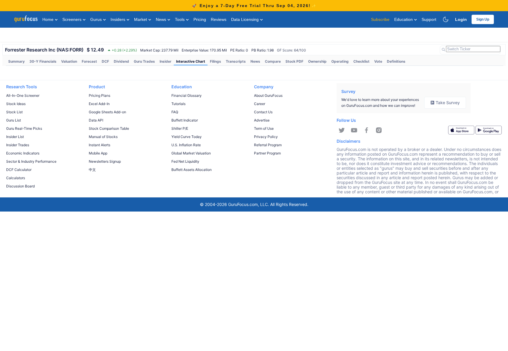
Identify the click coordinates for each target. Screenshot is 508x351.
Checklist (361, 61)
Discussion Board (20, 186)
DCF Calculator (18, 169)
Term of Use (264, 128)
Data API (96, 120)
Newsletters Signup (105, 161)
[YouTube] (354, 130)
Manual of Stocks (103, 136)
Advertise (262, 120)
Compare (273, 61)
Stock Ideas (16, 104)
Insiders (118, 19)
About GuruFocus (268, 95)
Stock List (14, 112)
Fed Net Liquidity (185, 161)
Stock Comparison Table (109, 128)
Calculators (15, 178)
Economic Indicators (22, 153)
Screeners (72, 19)
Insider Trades (17, 145)
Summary (16, 61)
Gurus (96, 19)
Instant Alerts (99, 145)
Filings (215, 61)
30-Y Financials (42, 61)
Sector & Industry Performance (31, 161)
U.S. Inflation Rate (186, 145)
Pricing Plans (99, 95)
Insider (165, 61)
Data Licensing (245, 19)
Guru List (13, 120)
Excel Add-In (99, 104)
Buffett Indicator (184, 120)
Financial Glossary (186, 95)
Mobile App (98, 153)
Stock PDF (294, 61)
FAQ (174, 112)
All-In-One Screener (22, 95)
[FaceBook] (366, 130)
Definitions (396, 61)
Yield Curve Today (186, 136)
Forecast (89, 61)
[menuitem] (16, 61)
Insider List (15, 136)
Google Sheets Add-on (107, 112)
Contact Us (263, 112)
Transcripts (236, 61)
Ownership (317, 61)
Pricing (199, 19)
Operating (340, 61)
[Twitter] (342, 130)
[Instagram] (379, 130)
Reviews (218, 19)
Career (259, 104)
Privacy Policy (266, 136)
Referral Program (268, 145)
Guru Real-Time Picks (24, 128)
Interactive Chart (190, 61)
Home (48, 19)
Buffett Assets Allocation (191, 169)
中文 (92, 169)
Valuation (69, 61)
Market (141, 19)
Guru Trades (144, 61)
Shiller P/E (179, 128)
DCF (105, 61)
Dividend (121, 61)
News (161, 19)
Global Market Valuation (191, 153)
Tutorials (178, 104)
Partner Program (267, 153)
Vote (378, 61)
